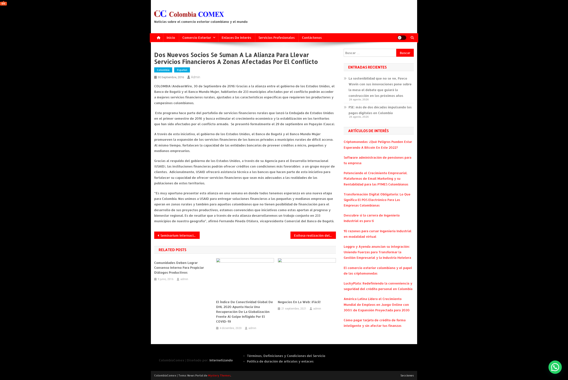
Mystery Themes (219, 375)
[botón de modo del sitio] (401, 37)
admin (195, 77)
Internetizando (221, 360)
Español (182, 70)
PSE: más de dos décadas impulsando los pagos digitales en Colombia (380, 110)
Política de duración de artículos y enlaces (280, 361)
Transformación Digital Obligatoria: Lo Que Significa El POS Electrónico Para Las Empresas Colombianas (377, 199)
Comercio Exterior (196, 37)
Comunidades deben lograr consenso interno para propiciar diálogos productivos (179, 267)
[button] (555, 367)
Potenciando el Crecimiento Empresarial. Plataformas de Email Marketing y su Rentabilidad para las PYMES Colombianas (376, 178)
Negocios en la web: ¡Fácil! (299, 302)
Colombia (163, 70)
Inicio (171, 37)
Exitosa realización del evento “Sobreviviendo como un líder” (315, 235)
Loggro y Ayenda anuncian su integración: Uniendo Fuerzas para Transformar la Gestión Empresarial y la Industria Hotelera (377, 252)
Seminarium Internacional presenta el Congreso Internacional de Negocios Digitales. (180, 235)
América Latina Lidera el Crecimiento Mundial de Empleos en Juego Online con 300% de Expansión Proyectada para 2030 (377, 304)
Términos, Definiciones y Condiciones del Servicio (286, 356)
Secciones (407, 375)
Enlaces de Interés (236, 37)
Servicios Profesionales (276, 37)
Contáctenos (312, 37)
